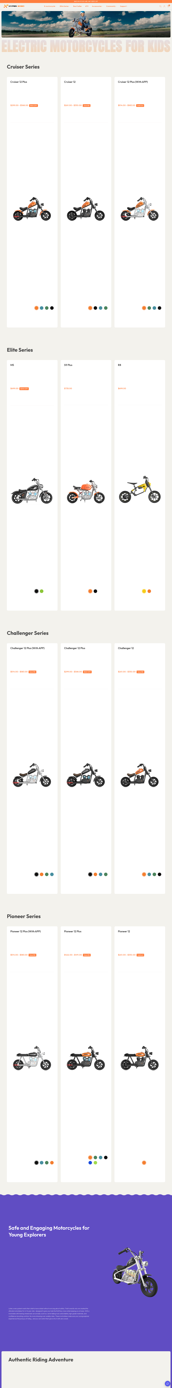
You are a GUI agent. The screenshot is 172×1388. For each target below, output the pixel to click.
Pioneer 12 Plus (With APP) (25, 931)
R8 (119, 365)
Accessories (97, 6)
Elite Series (64, 6)
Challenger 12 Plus (74, 648)
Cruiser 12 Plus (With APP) (133, 81)
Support (123, 6)
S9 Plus (68, 365)
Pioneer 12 (124, 931)
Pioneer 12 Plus (72, 931)
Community (110, 6)
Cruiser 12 (70, 81)
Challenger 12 (126, 648)
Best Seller (77, 6)
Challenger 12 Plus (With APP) (27, 648)
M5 (12, 365)
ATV (86, 6)
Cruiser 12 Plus (18, 81)
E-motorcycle (49, 6)
